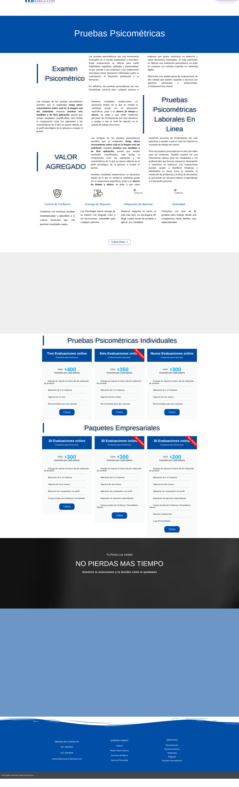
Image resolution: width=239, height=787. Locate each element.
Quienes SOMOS (119, 740)
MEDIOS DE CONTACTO (67, 742)
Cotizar (66, 412)
